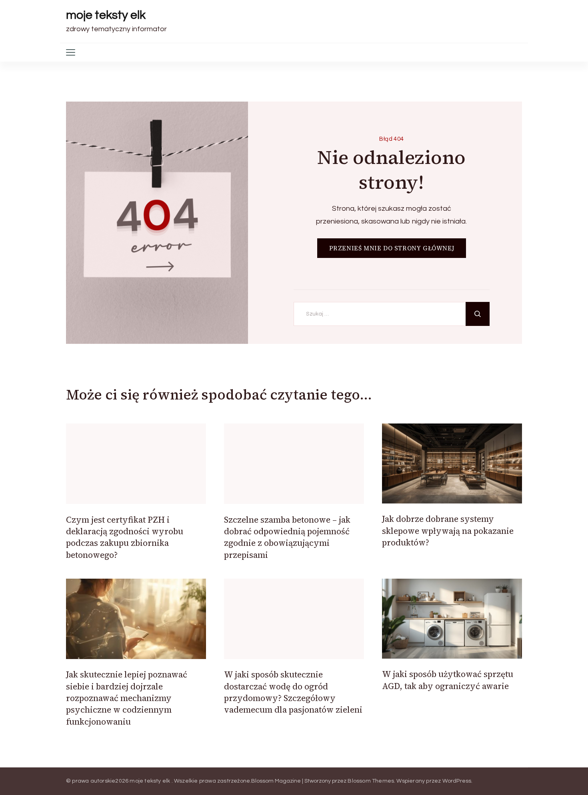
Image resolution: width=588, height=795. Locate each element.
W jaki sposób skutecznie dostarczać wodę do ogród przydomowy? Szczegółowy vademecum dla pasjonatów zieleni (293, 692)
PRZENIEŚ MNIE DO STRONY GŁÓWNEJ (391, 248)
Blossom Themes (371, 781)
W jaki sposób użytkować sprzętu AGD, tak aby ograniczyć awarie (447, 679)
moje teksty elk (106, 15)
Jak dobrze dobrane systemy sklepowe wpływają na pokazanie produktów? (448, 530)
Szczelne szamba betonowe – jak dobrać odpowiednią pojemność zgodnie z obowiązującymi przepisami (287, 537)
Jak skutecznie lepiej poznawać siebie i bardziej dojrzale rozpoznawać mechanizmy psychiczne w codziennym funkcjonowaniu (126, 698)
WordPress (457, 781)
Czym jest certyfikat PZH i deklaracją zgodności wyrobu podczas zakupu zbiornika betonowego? (124, 537)
